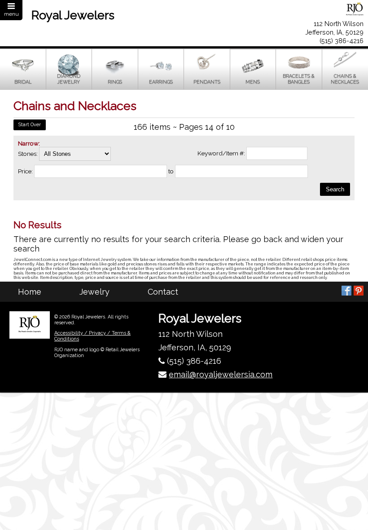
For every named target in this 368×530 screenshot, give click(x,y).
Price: (25, 171)
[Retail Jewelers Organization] (29, 324)
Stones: (28, 153)
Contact (163, 291)
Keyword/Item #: (221, 153)
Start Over (29, 125)
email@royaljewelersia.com (220, 374)
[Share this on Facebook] (346, 291)
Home (29, 291)
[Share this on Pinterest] (359, 291)
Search (335, 189)
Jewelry (94, 291)
